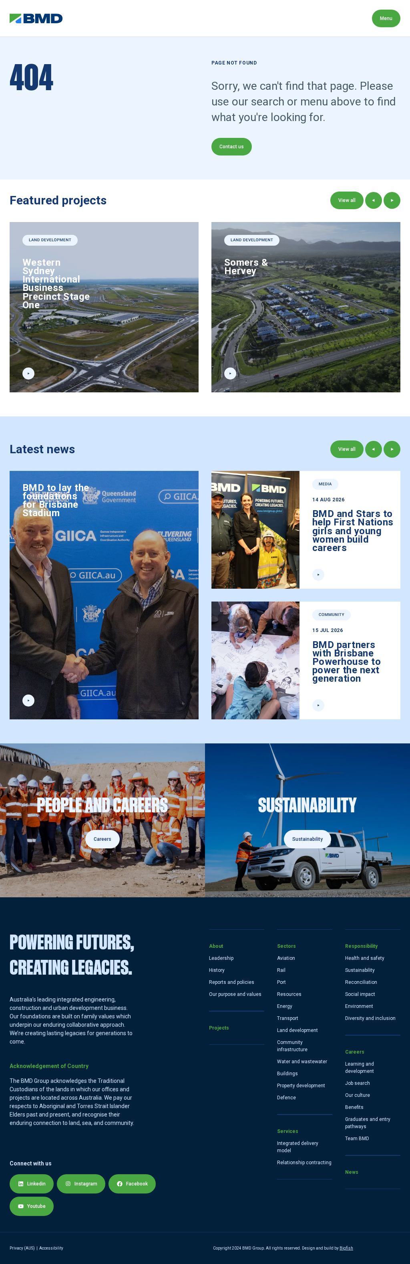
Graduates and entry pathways (367, 1123)
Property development (301, 1085)
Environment (359, 1006)
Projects (121, 18)
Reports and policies (231, 982)
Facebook (137, 1184)
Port (281, 982)
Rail (281, 970)
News (352, 18)
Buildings (287, 1073)
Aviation (286, 958)
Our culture (357, 1095)
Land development (297, 1030)
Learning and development (359, 1067)
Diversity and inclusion (370, 1018)
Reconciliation (361, 982)
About (81, 18)
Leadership (221, 958)
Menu (386, 18)
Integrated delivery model (297, 1147)
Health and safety (364, 958)
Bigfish (346, 1248)
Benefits (354, 1107)
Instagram (85, 1184)
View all (347, 200)
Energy (284, 1006)
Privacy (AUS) (22, 1248)
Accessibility (51, 1248)
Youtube (36, 1206)
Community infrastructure (292, 1046)
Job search (357, 1083)
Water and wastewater (302, 1061)
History (217, 970)
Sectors (164, 18)
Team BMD (357, 1138)
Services (208, 18)
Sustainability (360, 970)
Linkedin (36, 1184)
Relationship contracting (304, 1162)
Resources (289, 994)
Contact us (231, 146)
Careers (312, 18)
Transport (287, 1018)
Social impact (360, 994)
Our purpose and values (235, 994)
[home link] (36, 18)
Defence (286, 1097)
